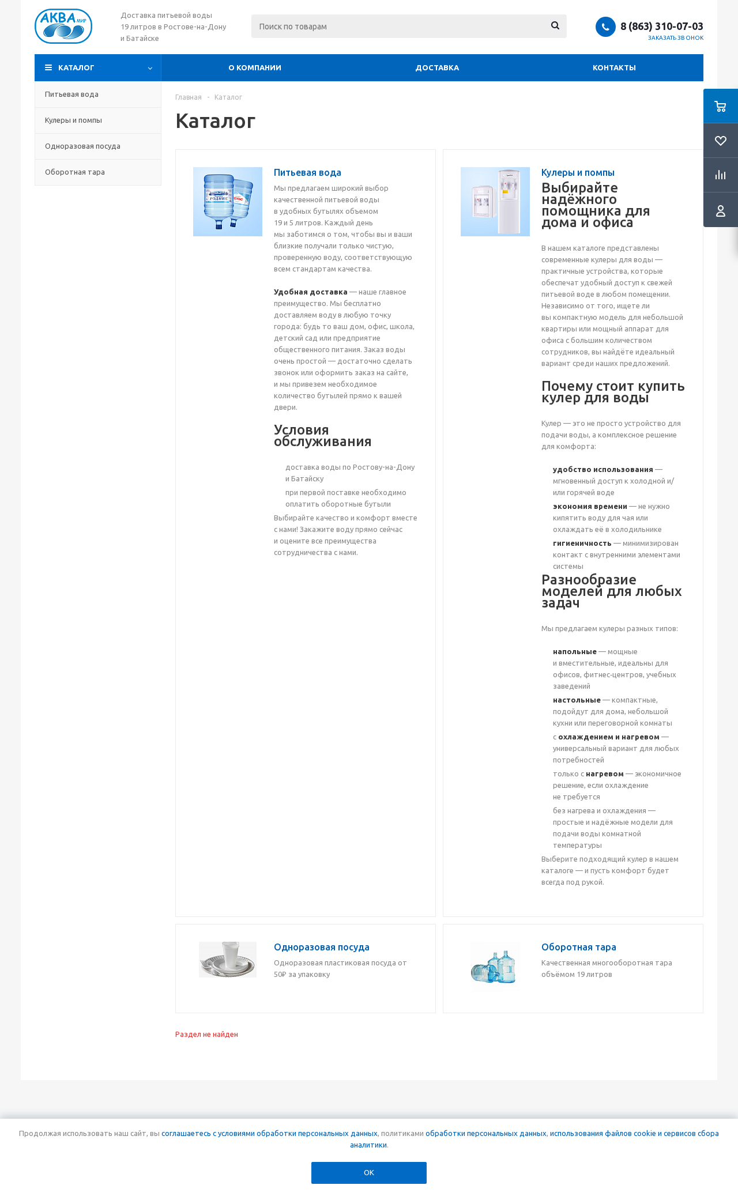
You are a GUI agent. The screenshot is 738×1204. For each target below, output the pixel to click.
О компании (254, 67)
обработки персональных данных (486, 1133)
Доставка (437, 67)
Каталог (76, 67)
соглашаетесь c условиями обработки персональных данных (269, 1133)
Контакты (614, 67)
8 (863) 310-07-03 (661, 26)
